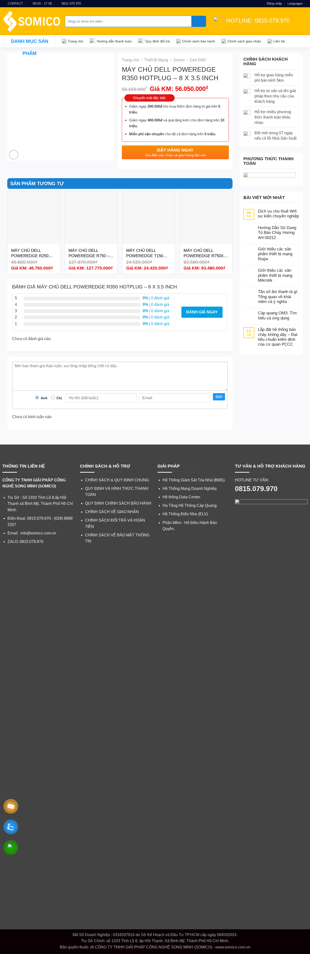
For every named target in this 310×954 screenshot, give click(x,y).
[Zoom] (13, 154)
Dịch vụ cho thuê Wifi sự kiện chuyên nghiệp (278, 213)
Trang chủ (75, 41)
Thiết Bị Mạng (156, 60)
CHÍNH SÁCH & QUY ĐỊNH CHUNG (117, 480)
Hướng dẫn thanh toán (114, 41)
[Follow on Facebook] (246, 3)
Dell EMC (198, 60)
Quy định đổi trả (157, 41)
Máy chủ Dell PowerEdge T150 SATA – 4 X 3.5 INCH (145, 253)
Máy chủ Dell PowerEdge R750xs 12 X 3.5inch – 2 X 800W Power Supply (205, 253)
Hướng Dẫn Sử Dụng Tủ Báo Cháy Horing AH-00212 (277, 232)
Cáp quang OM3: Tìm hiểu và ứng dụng (277, 315)
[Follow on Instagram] (250, 3)
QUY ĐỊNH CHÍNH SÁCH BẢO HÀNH (118, 503)
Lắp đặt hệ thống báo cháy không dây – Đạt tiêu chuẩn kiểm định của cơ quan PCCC (277, 337)
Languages (295, 3)
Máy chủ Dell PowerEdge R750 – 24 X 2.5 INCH (89, 253)
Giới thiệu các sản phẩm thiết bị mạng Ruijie (275, 254)
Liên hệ (279, 41)
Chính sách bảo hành (198, 41)
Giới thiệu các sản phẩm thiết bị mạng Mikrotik (275, 275)
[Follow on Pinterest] (259, 3)
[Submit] (199, 21)
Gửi (219, 397)
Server (179, 60)
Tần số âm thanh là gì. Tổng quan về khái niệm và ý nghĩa (278, 296)
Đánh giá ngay (202, 312)
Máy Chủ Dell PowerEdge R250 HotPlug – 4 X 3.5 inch (29, 253)
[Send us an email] (255, 3)
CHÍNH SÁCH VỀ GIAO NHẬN (112, 512)
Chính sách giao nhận (244, 41)
